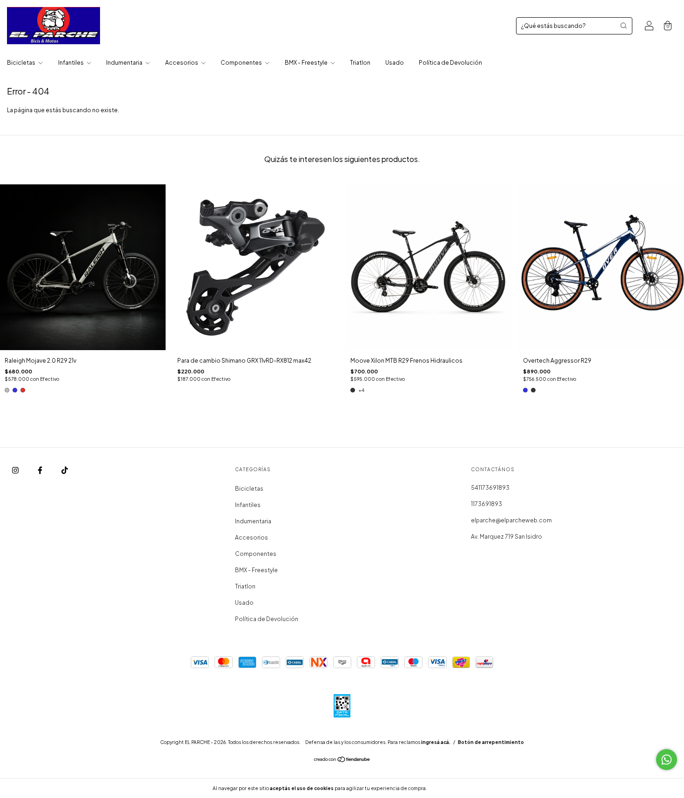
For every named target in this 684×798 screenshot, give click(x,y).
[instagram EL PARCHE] (16, 470)
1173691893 (486, 503)
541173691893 (490, 487)
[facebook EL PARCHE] (40, 470)
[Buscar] (623, 26)
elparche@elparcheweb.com (511, 520)
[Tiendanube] (342, 760)
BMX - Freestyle (307, 62)
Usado (394, 62)
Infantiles (71, 62)
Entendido (453, 788)
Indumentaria (124, 62)
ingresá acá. (435, 742)
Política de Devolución (450, 62)
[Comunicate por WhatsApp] (666, 759)
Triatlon (360, 62)
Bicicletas (21, 62)
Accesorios (182, 62)
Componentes (242, 62)
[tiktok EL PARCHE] (64, 470)
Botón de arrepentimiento (491, 742)
